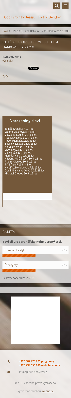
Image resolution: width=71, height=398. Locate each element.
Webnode (48, 391)
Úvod (5, 31)
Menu (65, 5)
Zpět (5, 76)
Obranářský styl (14, 250)
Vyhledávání (56, 5)
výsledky (7, 61)
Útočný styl (11, 265)
